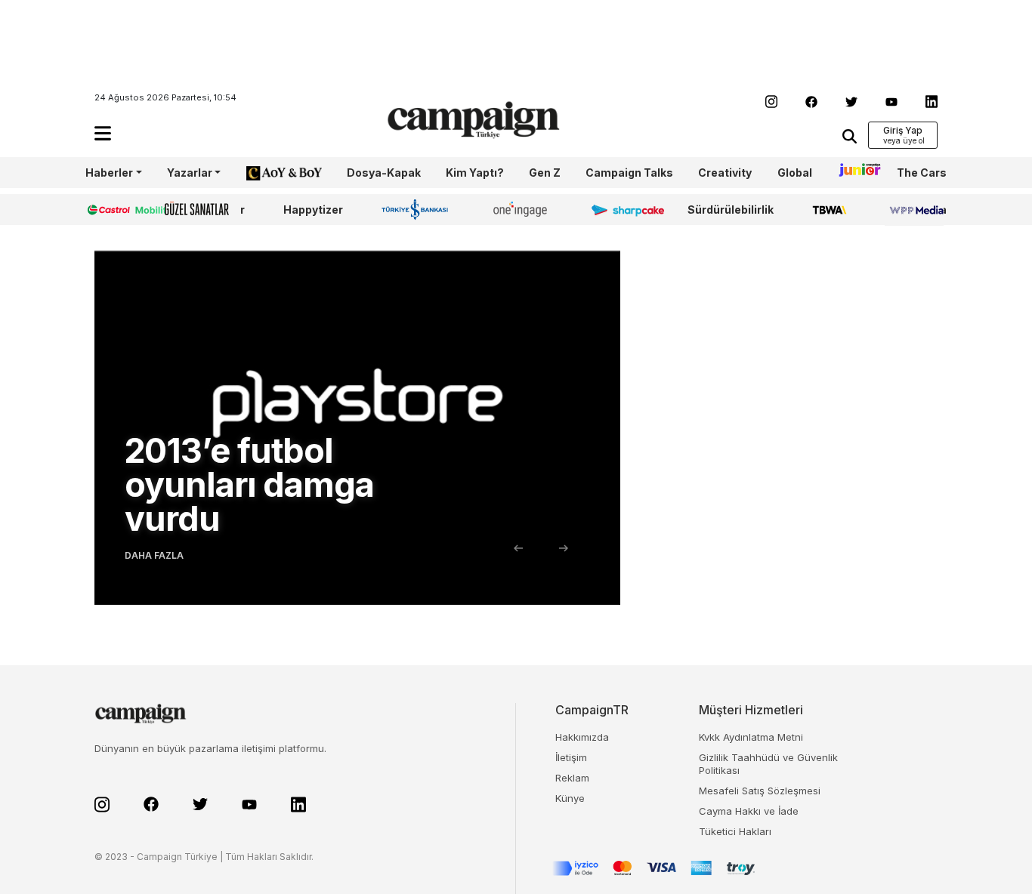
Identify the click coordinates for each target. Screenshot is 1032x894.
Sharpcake (619, 209)
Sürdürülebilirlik (730, 209)
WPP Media (916, 209)
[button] (102, 133)
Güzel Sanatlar (205, 209)
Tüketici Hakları (735, 831)
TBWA (829, 209)
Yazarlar (189, 172)
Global (794, 172)
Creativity (725, 172)
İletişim (571, 757)
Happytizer (313, 209)
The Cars (922, 172)
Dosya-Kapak (384, 172)
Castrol (105, 209)
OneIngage (522, 209)
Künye (570, 798)
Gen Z (545, 172)
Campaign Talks (629, 172)
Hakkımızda (582, 737)
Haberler (109, 172)
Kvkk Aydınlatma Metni (751, 737)
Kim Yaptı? (475, 172)
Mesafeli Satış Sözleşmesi (759, 791)
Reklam (572, 778)
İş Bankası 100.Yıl (418, 209)
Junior (854, 172)
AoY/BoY (269, 172)
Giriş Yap (902, 130)
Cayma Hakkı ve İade (749, 811)
